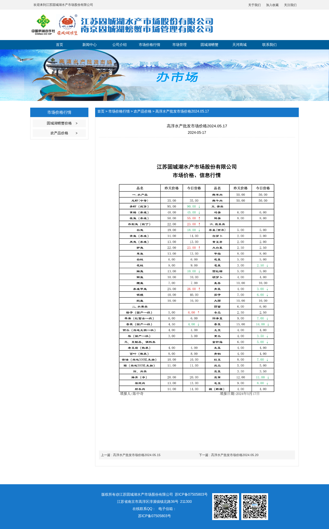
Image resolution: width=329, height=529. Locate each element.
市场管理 (179, 45)
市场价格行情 (149, 45)
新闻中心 (89, 45)
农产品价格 (59, 133)
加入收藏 (272, 5)
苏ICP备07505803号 (154, 516)
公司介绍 (119, 45)
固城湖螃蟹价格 (59, 123)
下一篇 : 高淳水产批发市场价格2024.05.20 (228, 455)
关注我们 (290, 5)
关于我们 (254, 5)
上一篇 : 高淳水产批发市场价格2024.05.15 (130, 455)
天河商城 (239, 45)
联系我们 (269, 45)
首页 (59, 45)
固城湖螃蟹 (209, 45)
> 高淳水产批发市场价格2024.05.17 (180, 111)
